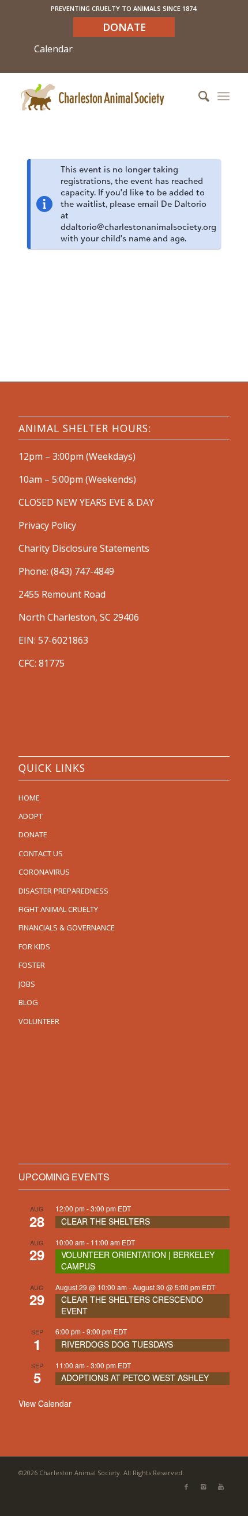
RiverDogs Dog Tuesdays (117, 1344)
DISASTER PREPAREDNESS (63, 891)
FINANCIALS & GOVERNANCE (66, 927)
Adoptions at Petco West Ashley (135, 1377)
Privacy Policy (47, 525)
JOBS (26, 984)
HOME (29, 797)
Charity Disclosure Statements (83, 548)
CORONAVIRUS (44, 872)
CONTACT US (40, 853)
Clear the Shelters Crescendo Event (132, 1305)
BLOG (28, 1002)
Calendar (53, 49)
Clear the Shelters (105, 1221)
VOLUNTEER (38, 1021)
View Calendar (45, 1403)
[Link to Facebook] (186, 1486)
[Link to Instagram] (203, 1486)
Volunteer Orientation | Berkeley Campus (138, 1260)
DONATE (32, 834)
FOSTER (31, 965)
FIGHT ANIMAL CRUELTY (58, 909)
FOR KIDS (34, 946)
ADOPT (30, 816)
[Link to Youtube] (221, 1486)
